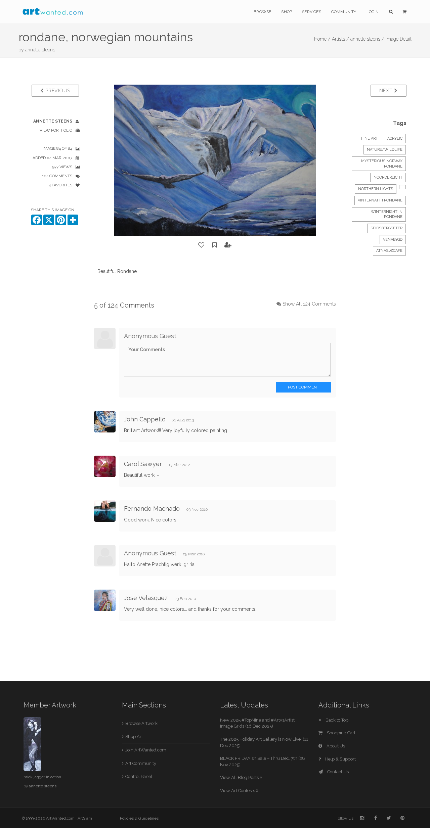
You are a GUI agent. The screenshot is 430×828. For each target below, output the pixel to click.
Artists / (340, 39)
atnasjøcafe (389, 250)
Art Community (140, 763)
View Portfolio (56, 130)
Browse (262, 11)
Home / (322, 39)
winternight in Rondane (386, 214)
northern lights (375, 189)
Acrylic (394, 138)
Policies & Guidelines (139, 818)
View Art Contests (238, 790)
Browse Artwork (141, 723)
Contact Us (337, 771)
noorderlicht (388, 177)
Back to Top (336, 720)
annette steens (40, 49)
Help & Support (340, 759)
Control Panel (138, 776)
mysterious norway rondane (381, 164)
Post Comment (303, 387)
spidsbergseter (386, 228)
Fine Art (369, 138)
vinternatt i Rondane (380, 200)
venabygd (392, 239)
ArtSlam (85, 818)
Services (311, 11)
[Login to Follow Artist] (228, 245)
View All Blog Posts (240, 777)
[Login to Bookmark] (214, 245)
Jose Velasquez (146, 597)
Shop (286, 11)
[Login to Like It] (201, 245)
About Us (335, 745)
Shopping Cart (340, 732)
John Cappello (145, 419)
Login (373, 11)
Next (386, 90)
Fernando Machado (152, 508)
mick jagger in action (42, 777)
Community (343, 11)
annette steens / (367, 39)
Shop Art (134, 736)
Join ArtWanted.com (145, 749)
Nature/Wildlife (384, 149)
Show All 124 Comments (309, 304)
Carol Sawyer (143, 463)
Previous (57, 90)
